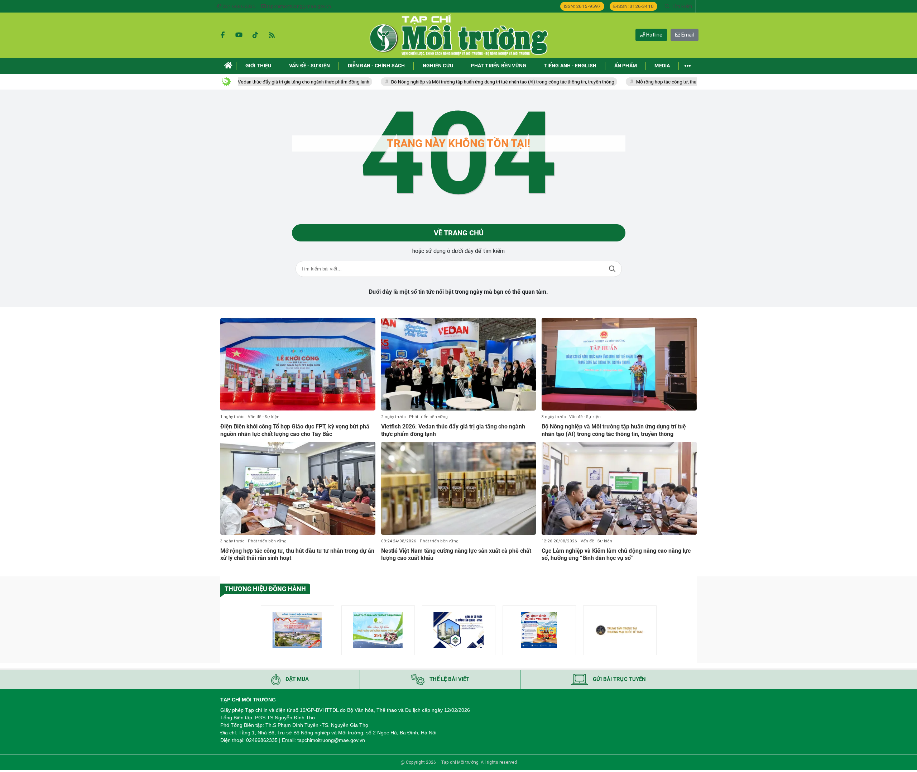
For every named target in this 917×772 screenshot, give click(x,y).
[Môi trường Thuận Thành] (378, 630)
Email (687, 35)
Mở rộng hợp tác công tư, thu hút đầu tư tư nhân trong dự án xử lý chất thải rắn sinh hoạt (692, 82)
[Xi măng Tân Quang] (458, 630)
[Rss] (272, 35)
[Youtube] (239, 35)
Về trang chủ (459, 233)
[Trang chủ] (228, 66)
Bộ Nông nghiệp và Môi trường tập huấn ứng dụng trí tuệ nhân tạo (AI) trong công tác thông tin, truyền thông (468, 82)
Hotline (653, 35)
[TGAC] (620, 630)
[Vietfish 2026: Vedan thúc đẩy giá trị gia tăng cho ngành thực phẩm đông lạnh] (458, 364)
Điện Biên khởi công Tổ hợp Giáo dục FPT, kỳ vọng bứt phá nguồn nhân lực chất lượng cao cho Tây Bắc (294, 430)
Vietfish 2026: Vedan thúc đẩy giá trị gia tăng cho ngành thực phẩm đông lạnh (254, 82)
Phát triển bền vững (428, 416)
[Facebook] (222, 35)
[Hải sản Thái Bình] (539, 630)
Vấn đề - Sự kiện (263, 416)
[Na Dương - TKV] (297, 630)
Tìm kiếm (612, 269)
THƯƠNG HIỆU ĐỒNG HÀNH (265, 589)
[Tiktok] (255, 35)
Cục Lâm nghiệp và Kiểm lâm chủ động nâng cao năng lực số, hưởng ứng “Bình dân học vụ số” (616, 554)
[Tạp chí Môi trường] (458, 35)
